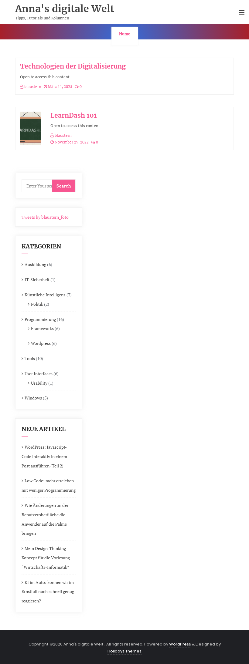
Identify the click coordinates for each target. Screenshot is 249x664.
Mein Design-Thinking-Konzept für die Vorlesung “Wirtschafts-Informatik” (46, 557)
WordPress (180, 644)
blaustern (32, 86)
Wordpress (41, 343)
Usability (39, 383)
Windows (33, 398)
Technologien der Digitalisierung (73, 66)
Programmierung (40, 319)
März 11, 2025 (59, 86)
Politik (37, 304)
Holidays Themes (124, 651)
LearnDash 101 (73, 115)
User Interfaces (39, 373)
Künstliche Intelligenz (45, 295)
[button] (241, 12)
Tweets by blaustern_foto (45, 217)
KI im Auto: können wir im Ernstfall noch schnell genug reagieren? (48, 591)
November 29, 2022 (71, 142)
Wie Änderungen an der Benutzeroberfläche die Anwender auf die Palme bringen (45, 519)
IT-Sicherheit (37, 279)
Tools (30, 358)
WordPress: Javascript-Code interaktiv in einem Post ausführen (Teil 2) (44, 456)
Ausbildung (35, 264)
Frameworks (42, 328)
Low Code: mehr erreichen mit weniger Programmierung (49, 485)
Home (124, 33)
